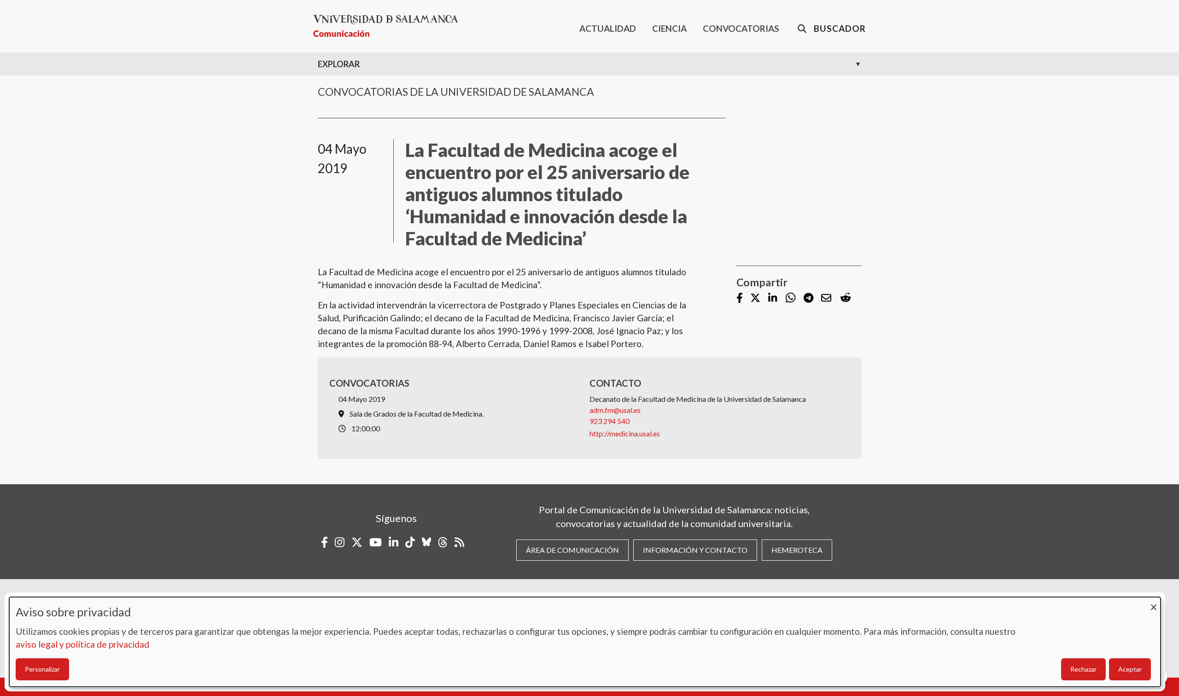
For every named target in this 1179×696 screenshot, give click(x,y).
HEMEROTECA (797, 549)
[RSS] (459, 542)
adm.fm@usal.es (615, 410)
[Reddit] (845, 298)
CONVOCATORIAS (741, 28)
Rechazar (1083, 669)
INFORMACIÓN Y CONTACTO (695, 549)
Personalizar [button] (42, 669)
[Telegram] (808, 298)
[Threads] (443, 542)
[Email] (826, 298)
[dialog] (585, 642)
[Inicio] (389, 26)
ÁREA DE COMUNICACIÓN (572, 549)
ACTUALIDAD (607, 28)
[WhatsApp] (790, 298)
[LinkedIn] (772, 298)
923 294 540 (610, 421)
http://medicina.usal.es (625, 433)
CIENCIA (669, 28)
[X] (755, 298)
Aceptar (1130, 669)
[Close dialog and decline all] (1154, 603)
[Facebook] (739, 298)
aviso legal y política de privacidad (82, 644)
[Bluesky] (426, 542)
